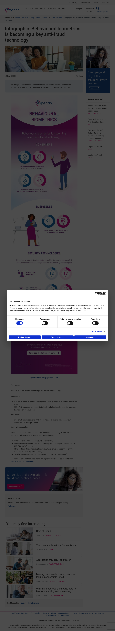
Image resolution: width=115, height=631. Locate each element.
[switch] (45, 323)
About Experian (85, 2)
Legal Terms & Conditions (19, 613)
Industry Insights (75, 9)
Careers (95, 2)
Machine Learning (32, 603)
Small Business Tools (56, 9)
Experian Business (21, 18)
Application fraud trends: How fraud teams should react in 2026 (97, 108)
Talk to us (12, 506)
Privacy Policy (36, 613)
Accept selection (57, 337)
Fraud (22, 603)
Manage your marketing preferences (91, 613)
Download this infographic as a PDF (44, 378)
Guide (51, 550)
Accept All (90, 337)
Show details (97, 331)
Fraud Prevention (42, 18)
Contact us (65, 615)
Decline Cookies (24, 337)
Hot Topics (39, 9)
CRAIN (53, 613)
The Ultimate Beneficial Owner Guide (56, 545)
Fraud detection (56, 18)
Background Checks (95, 141)
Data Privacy (72, 2)
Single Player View (95, 147)
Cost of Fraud (43, 531)
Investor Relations (52, 615)
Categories (27, 9)
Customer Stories (90, 10)
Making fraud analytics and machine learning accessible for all (55, 575)
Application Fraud (95, 155)
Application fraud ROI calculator (53, 560)
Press (75, 613)
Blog (32, 18)
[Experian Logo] (12, 10)
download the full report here (22, 461)
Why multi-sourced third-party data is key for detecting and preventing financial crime (56, 590)
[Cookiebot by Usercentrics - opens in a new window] (96, 293)
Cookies (46, 613)
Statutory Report (64, 613)
